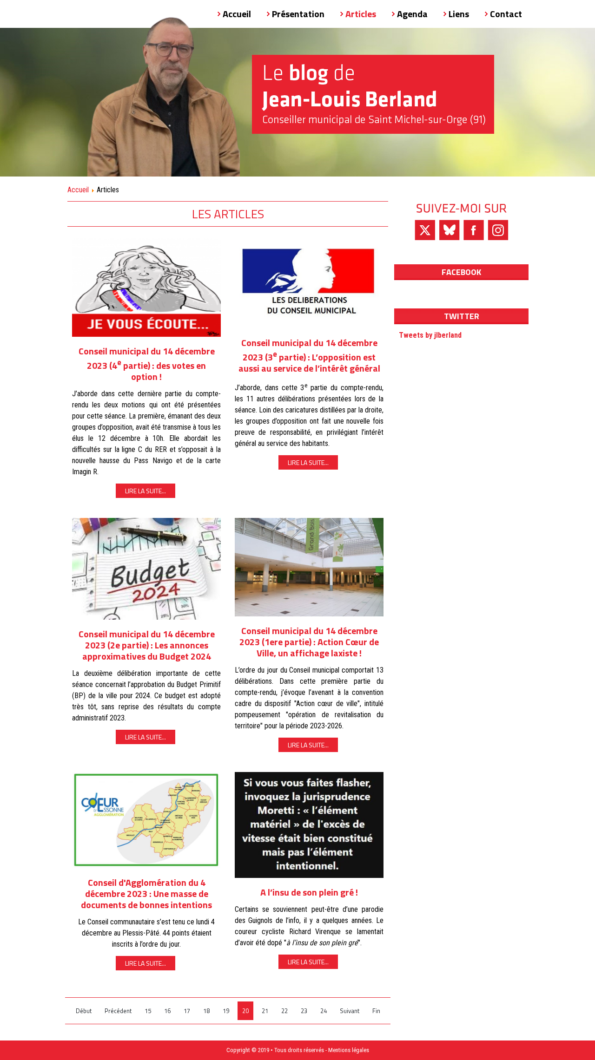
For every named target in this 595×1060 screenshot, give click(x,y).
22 (284, 1010)
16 (167, 1010)
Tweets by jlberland (430, 335)
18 (206, 1010)
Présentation (298, 14)
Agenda (412, 14)
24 (323, 1010)
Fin (376, 1010)
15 (148, 1010)
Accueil (78, 189)
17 (187, 1010)
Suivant (349, 1010)
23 (304, 1010)
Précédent (118, 1010)
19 (226, 1010)
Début (84, 1010)
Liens (459, 14)
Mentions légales (348, 1050)
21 (265, 1010)
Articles (360, 14)
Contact (506, 14)
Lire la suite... (145, 491)
